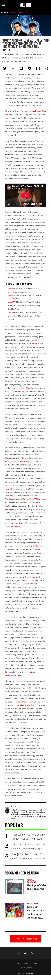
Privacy (25, 964)
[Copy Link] (38, 68)
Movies (4, 12)
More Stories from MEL (25, 938)
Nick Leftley (12, 12)
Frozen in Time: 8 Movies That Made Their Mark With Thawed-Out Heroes (25, 316)
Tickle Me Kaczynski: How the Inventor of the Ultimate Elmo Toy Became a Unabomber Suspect (36, 912)
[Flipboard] (21, 68)
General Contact (26, 968)
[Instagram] (46, 68)
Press (34, 964)
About (16, 964)
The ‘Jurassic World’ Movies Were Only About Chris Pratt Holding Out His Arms (24, 305)
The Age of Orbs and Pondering (36, 887)
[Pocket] (29, 68)
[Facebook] (13, 68)
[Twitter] (4, 68)
